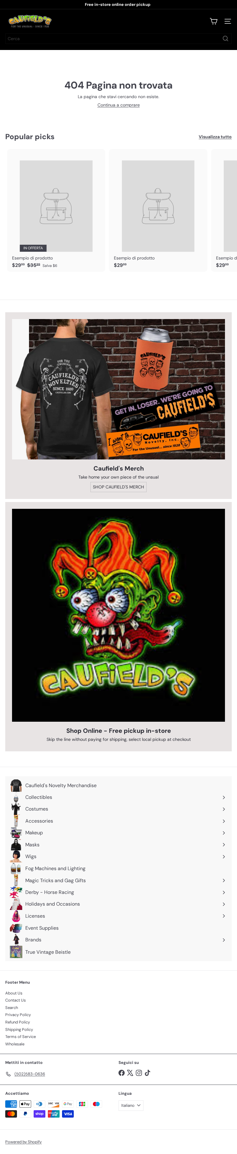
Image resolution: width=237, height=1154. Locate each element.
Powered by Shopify (23, 1141)
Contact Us (15, 1000)
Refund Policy (17, 1022)
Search (11, 1007)
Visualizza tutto (215, 136)
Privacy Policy (18, 1014)
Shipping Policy (19, 1029)
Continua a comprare (119, 105)
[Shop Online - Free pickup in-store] (118, 615)
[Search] (225, 38)
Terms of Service (20, 1036)
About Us (14, 993)
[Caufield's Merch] (118, 389)
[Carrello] (213, 21)
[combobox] (118, 38)
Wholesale (14, 1044)
